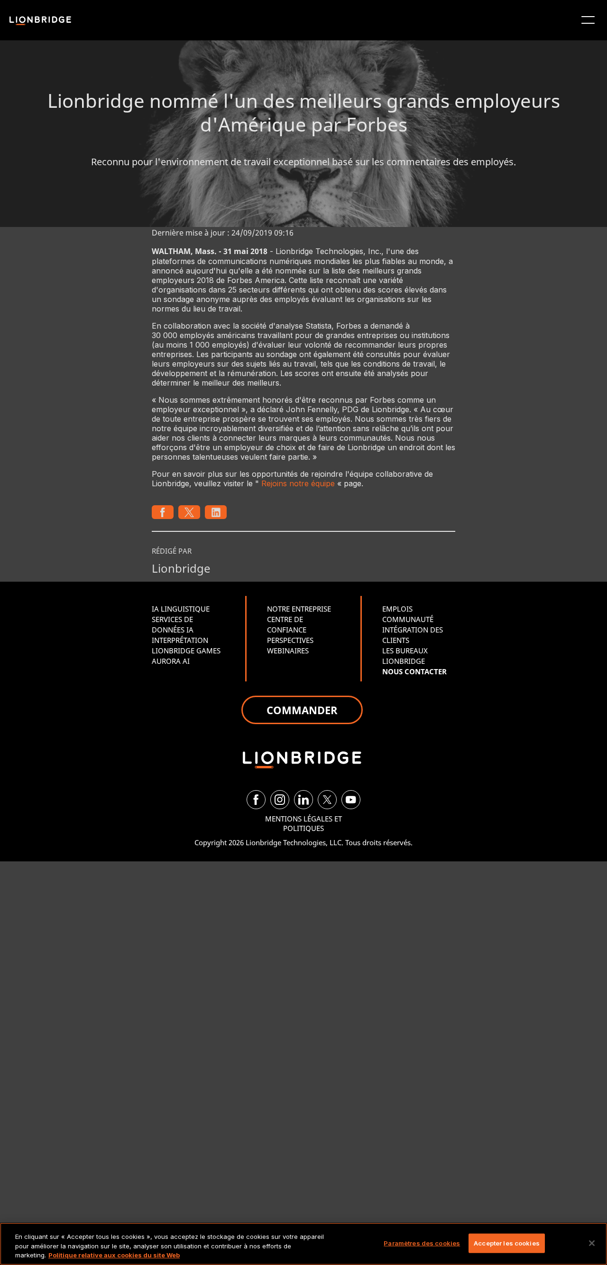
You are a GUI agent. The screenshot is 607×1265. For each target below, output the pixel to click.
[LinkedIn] (303, 799)
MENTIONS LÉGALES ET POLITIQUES (303, 823)
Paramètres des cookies (422, 1242)
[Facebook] (256, 799)
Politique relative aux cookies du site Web (114, 1255)
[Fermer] (591, 1243)
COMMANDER (302, 710)
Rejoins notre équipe (298, 483)
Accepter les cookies (507, 1242)
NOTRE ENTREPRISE (299, 609)
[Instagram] (279, 799)
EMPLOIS (397, 609)
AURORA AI (171, 661)
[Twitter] (327, 799)
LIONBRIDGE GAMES (186, 650)
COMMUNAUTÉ (407, 619)
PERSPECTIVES (290, 640)
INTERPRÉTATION (180, 640)
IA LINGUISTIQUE (181, 609)
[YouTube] (350, 799)
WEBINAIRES (288, 650)
